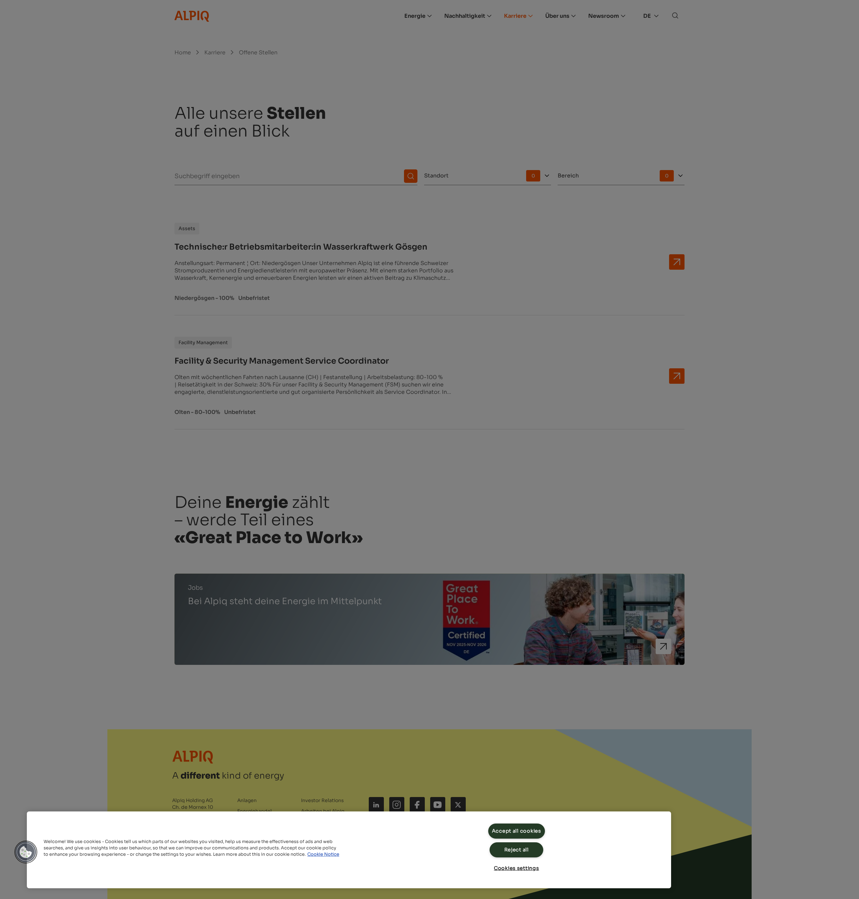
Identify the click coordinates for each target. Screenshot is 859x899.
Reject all (516, 850)
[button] (26, 852)
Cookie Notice (323, 854)
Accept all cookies (516, 831)
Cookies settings (516, 868)
